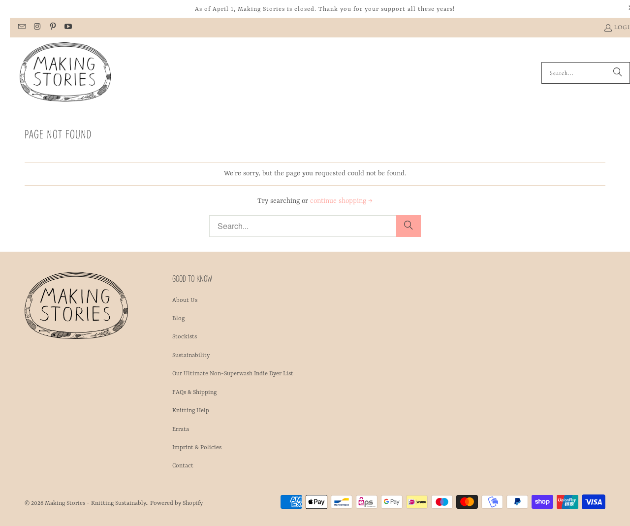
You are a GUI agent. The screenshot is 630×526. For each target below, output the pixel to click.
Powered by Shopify (176, 503)
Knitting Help (190, 410)
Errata (180, 429)
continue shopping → (341, 201)
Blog (178, 318)
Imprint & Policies (196, 447)
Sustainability (191, 355)
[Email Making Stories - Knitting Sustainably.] (21, 27)
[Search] (617, 73)
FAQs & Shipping (194, 392)
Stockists (184, 336)
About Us (184, 300)
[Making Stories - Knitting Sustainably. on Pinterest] (52, 27)
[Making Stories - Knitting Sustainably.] (65, 72)
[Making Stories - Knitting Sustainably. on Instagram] (36, 27)
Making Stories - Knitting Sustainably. (96, 503)
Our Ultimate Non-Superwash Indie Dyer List (232, 373)
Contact (182, 465)
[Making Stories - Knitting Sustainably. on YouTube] (67, 27)
